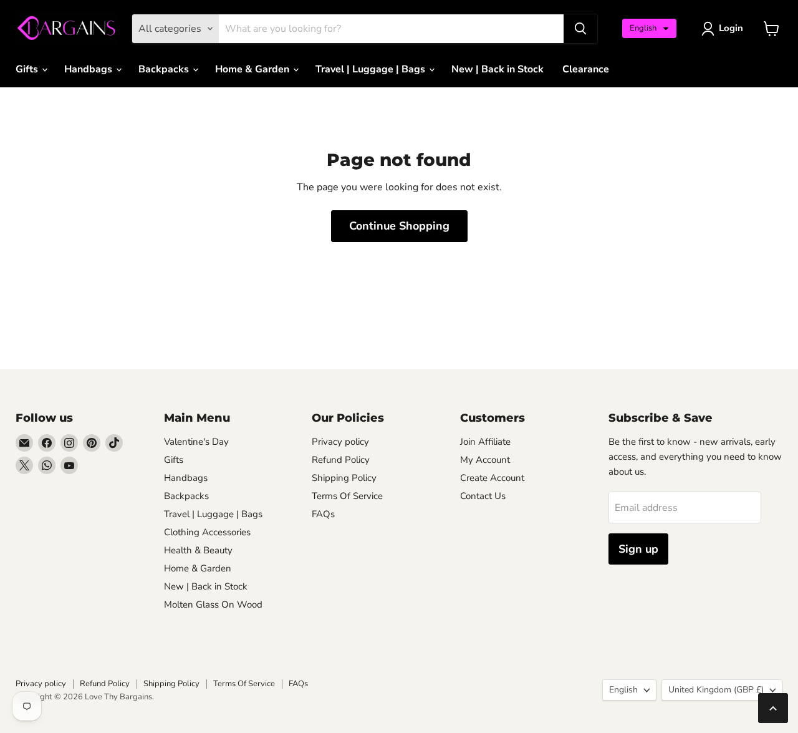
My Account (485, 460)
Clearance (585, 69)
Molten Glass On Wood (213, 604)
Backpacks (164, 69)
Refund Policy (341, 460)
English (623, 690)
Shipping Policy (344, 478)
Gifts (28, 69)
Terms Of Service (347, 496)
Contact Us (483, 496)
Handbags (89, 69)
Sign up (638, 548)
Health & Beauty (198, 550)
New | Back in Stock (497, 69)
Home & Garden (253, 69)
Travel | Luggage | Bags (371, 69)
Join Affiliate (485, 441)
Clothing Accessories (207, 532)
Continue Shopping (399, 225)
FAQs (323, 514)
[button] (649, 28)
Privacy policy (340, 441)
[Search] (580, 28)
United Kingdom (716, 690)
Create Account (492, 478)
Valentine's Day (196, 441)
